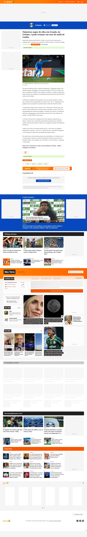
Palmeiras (54, 88)
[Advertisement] (74, 262)
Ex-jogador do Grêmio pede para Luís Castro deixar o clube (12, 430)
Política (10, 461)
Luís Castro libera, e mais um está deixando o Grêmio (37, 261)
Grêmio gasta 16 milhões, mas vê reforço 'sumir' (33, 430)
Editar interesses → (79, 278)
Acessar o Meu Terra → (22, 271)
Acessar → (19, 307)
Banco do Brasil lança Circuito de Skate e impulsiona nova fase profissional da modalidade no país (36, 441)
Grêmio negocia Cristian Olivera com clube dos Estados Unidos (16, 441)
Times (53, 25)
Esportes (40, 163)
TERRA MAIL (61, 1)
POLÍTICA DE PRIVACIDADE (55, 521)
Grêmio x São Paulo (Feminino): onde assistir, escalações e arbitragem (16, 261)
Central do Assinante (70, 1)
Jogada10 (33, 163)
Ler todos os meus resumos (56, 291)
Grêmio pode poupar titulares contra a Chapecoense (32, 251)
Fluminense (32, 113)
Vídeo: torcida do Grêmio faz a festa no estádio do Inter (12, 251)
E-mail (78, 1)
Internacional (6, 248)
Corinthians (46, 248)
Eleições (52, 471)
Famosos (31, 452)
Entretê (51, 452)
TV (9, 471)
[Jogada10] (25, 152)
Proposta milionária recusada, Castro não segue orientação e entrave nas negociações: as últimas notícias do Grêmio (53, 431)
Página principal (10, 2)
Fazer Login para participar (43, 180)
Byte (10, 452)
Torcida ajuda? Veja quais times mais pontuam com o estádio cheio (53, 252)
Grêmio (38, 25)
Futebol (45, 163)
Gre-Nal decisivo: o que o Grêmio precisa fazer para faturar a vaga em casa (57, 262)
